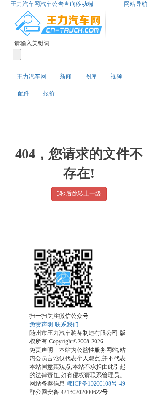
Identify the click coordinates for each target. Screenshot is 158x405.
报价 (49, 93)
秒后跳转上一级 (79, 193)
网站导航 (135, 4)
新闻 (66, 76)
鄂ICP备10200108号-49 (96, 384)
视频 (116, 76)
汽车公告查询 (57, 4)
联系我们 (66, 324)
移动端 (84, 4)
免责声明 (41, 324)
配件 (23, 93)
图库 (91, 76)
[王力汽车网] (61, 22)
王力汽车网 (25, 4)
